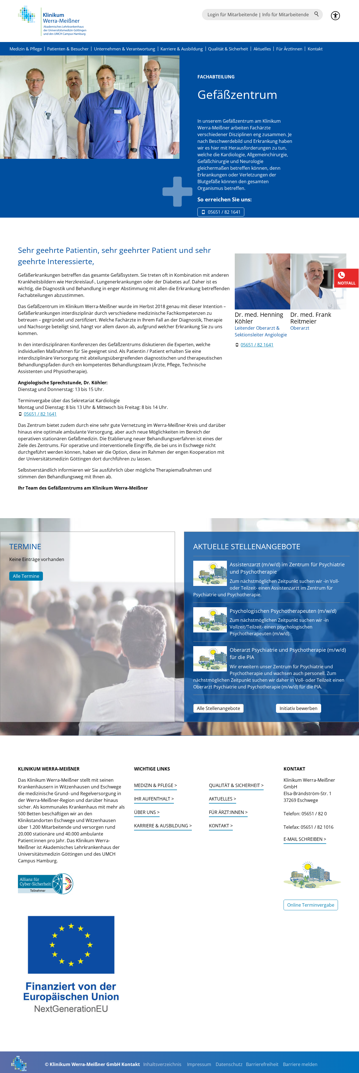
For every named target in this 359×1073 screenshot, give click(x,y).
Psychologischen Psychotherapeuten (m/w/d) (283, 611)
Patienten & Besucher (68, 49)
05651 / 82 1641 (40, 414)
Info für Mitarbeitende (285, 14)
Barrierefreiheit (262, 1064)
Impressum (199, 1064)
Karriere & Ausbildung (181, 49)
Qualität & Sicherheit (228, 49)
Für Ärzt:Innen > (228, 812)
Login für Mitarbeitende (232, 14)
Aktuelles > (222, 799)
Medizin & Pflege (26, 49)
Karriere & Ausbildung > (163, 826)
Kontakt (315, 49)
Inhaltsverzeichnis (162, 1064)
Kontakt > (221, 826)
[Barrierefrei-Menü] (335, 15)
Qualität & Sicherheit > (236, 785)
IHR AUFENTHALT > (154, 799)
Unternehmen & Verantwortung (124, 49)
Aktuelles (262, 49)
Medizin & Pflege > (155, 785)
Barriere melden (300, 1064)
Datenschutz (229, 1064)
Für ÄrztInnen (289, 49)
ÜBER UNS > (147, 812)
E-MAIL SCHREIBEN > (305, 839)
